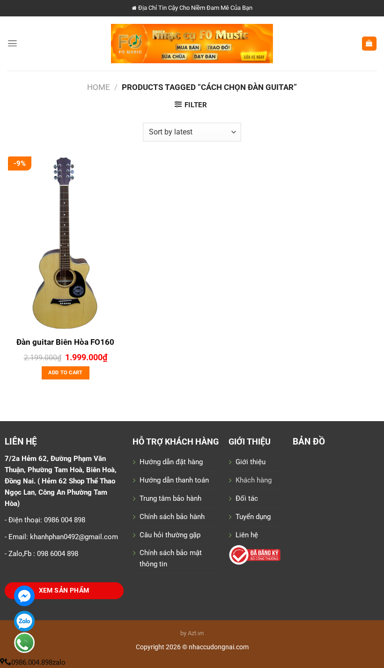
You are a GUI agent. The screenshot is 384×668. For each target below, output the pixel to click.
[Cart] (369, 44)
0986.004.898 (31, 662)
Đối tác (247, 498)
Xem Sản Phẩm (64, 590)
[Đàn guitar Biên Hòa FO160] (65, 243)
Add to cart (65, 373)
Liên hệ (247, 535)
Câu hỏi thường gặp (170, 535)
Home (98, 87)
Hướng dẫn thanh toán (174, 480)
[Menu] (12, 43)
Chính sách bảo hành (172, 516)
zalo (59, 662)
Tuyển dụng (253, 516)
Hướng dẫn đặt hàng (171, 462)
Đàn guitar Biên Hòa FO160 (65, 342)
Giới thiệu (251, 462)
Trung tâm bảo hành (170, 498)
